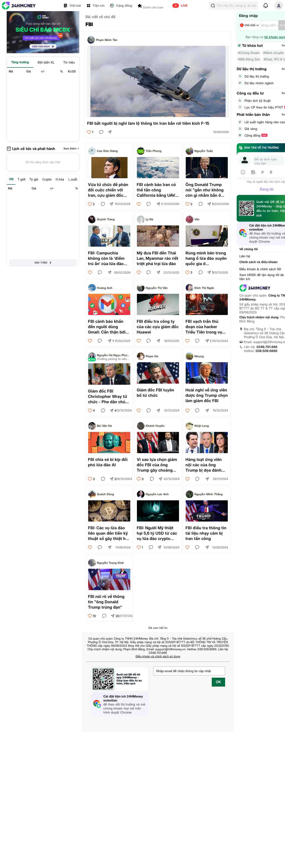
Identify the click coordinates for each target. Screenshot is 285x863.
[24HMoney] (19, 6)
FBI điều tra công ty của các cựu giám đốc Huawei (158, 326)
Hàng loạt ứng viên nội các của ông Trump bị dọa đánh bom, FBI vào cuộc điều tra (203, 465)
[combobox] (250, 25)
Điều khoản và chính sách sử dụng (158, 656)
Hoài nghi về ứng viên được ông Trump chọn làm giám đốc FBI (206, 395)
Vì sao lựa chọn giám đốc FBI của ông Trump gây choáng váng (157, 465)
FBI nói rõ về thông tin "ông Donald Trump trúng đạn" (106, 601)
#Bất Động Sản (249, 59)
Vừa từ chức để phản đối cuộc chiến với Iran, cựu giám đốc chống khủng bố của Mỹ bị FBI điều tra (108, 190)
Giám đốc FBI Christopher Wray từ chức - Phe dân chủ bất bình (107, 397)
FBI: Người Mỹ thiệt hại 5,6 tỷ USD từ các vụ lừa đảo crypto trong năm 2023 (157, 533)
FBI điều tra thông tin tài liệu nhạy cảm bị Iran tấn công (205, 533)
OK (218, 682)
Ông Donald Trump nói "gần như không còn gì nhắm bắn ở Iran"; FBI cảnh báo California (204, 190)
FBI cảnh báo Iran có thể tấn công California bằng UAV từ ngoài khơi (156, 190)
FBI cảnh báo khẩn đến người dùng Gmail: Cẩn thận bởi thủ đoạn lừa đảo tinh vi (108, 327)
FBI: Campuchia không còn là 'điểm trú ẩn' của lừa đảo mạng (106, 258)
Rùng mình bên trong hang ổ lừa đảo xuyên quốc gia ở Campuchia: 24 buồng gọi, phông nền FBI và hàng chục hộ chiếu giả (206, 258)
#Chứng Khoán (249, 53)
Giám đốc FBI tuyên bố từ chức (155, 393)
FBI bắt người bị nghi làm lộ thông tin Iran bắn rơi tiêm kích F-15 (148, 123)
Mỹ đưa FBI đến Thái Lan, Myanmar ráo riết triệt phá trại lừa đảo (157, 258)
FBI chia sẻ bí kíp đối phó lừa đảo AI (108, 462)
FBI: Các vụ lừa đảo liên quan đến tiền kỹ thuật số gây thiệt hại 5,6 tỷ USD (108, 533)
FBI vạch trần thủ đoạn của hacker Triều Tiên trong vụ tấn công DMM (203, 327)
